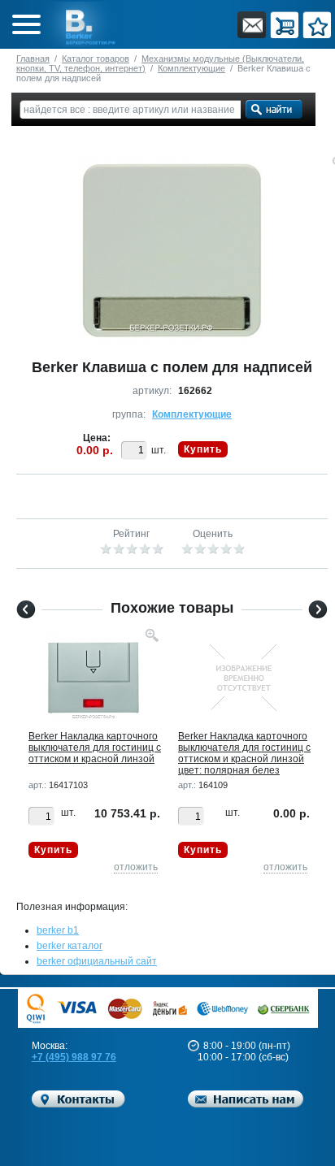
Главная (33, 58)
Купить (203, 449)
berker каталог (69, 945)
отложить (136, 867)
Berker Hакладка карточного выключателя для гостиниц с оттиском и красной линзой (94, 747)
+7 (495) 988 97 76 (74, 1057)
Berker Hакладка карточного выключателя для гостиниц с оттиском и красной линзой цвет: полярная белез (244, 753)
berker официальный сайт (97, 961)
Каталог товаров (95, 58)
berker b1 (58, 930)
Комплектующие (191, 68)
